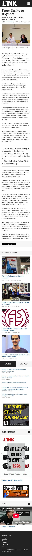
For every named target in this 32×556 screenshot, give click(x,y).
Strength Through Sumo (8, 526)
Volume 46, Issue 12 (12, 480)
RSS (3, 546)
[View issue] (16, 456)
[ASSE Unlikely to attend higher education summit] (16, 35)
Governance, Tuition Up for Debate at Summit (15, 303)
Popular (24, 364)
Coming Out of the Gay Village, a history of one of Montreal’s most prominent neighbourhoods (15, 388)
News (3, 372)
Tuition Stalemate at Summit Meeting (13, 277)
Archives (4, 542)
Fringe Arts (4, 390)
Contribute (5, 540)
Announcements (6, 535)
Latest (8, 364)
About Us (4, 537)
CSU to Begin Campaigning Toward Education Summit (16, 356)
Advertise (4, 539)
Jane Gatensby (10, 21)
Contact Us (5, 544)
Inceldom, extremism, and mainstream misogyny (14, 382)
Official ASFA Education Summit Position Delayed (14, 329)
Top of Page (7, 551)
